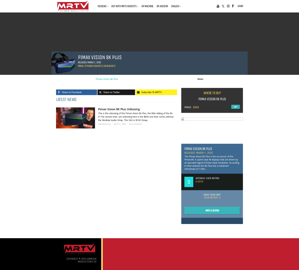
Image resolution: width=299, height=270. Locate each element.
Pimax (80, 66)
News (200, 78)
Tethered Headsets (93, 66)
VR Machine (147, 6)
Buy (235, 107)
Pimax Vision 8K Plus (107, 78)
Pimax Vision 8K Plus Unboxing (119, 109)
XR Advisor (162, 6)
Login (240, 6)
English (175, 6)
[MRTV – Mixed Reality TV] (73, 11)
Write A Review (212, 210)
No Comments (135, 124)
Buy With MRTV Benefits (123, 6)
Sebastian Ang (104, 124)
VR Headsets (109, 66)
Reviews (102, 6)
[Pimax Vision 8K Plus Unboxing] (75, 117)
